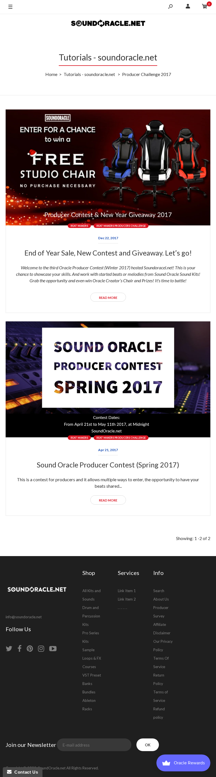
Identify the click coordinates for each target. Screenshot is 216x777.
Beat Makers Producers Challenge (121, 225)
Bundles (88, 692)
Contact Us (25, 772)
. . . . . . (122, 607)
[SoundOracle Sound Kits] (108, 24)
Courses (89, 666)
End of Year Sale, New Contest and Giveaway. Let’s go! (108, 252)
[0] (205, 7)
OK (147, 745)
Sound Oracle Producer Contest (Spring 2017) (108, 464)
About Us (161, 599)
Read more (108, 297)
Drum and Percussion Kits (91, 616)
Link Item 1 (127, 590)
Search (158, 590)
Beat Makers (79, 225)
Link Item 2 (127, 599)
